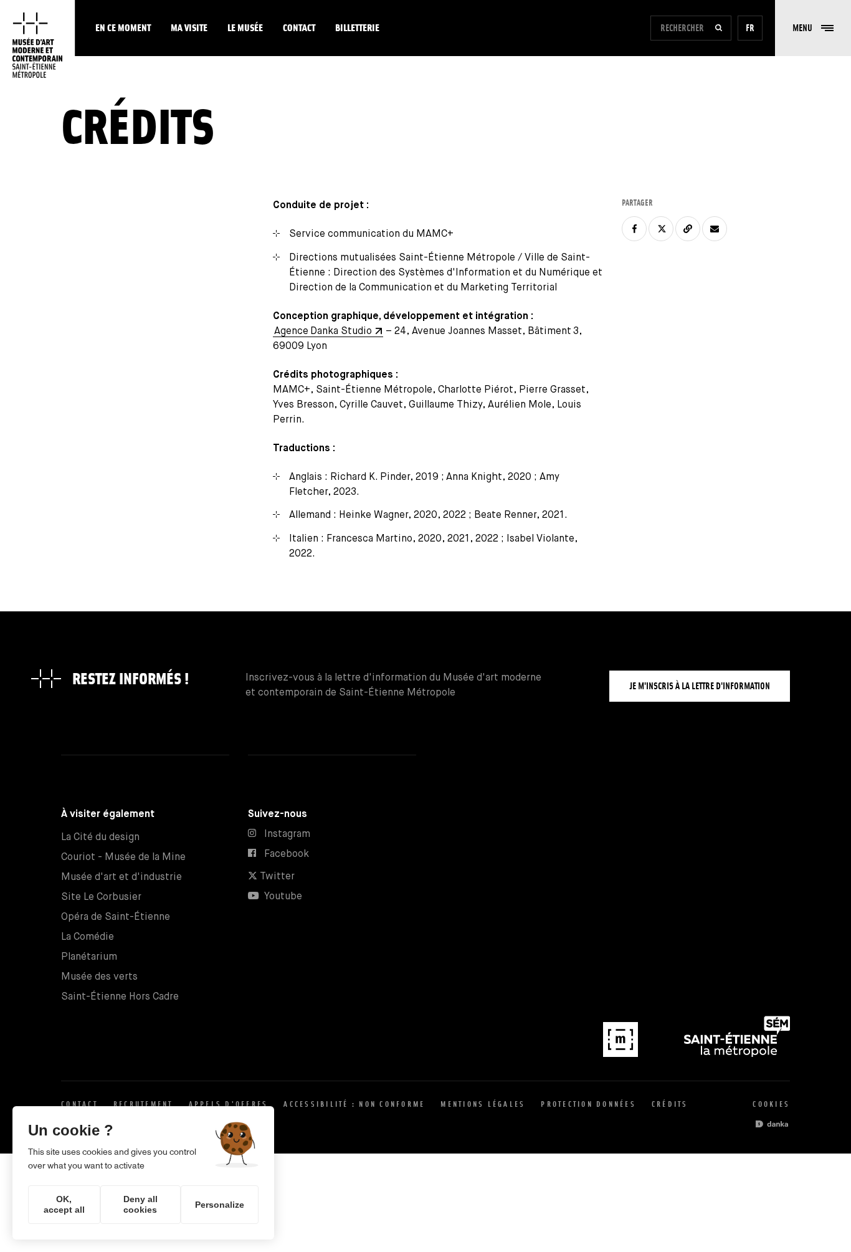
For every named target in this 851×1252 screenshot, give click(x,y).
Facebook (286, 854)
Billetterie (357, 27)
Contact (299, 27)
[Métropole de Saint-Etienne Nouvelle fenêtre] (737, 1054)
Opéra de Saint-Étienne (115, 917)
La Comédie (87, 937)
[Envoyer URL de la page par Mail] (714, 228)
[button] (813, 28)
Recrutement (143, 1104)
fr (750, 27)
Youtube (283, 896)
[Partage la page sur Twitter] (661, 228)
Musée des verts (99, 977)
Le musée (245, 27)
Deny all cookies (140, 1204)
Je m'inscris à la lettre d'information (700, 686)
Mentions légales (482, 1104)
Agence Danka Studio (323, 331)
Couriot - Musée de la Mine (123, 857)
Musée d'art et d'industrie (121, 877)
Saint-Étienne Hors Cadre (120, 997)
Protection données (588, 1104)
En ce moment (123, 27)
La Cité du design (100, 837)
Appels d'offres (229, 1104)
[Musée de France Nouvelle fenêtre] (621, 1054)
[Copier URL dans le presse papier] (687, 228)
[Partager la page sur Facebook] (634, 228)
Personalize (219, 1205)
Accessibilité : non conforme (354, 1104)
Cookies (771, 1104)
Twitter (276, 876)
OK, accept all (64, 1204)
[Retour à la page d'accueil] (37, 45)
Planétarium (89, 957)
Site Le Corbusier (101, 897)
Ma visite (189, 27)
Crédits (670, 1104)
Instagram (287, 834)
